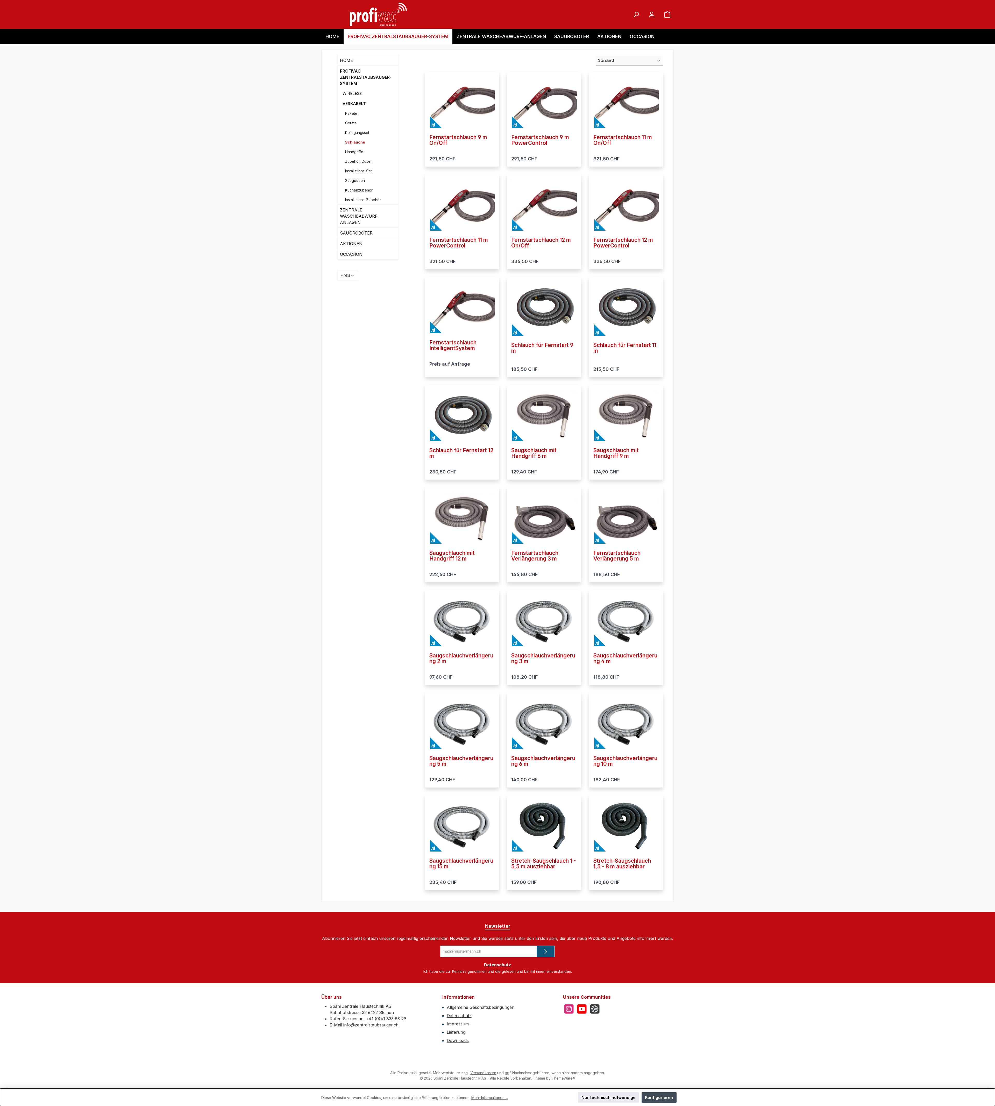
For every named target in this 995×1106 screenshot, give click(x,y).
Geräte (351, 123)
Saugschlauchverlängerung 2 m (461, 658)
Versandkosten (483, 1072)
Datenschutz (459, 1015)
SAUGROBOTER (356, 233)
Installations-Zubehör (363, 199)
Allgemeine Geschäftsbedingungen (480, 1007)
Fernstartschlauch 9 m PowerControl (540, 140)
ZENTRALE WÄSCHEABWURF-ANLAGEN (359, 216)
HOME (346, 60)
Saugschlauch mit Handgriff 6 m (534, 453)
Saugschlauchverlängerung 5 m (461, 761)
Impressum (458, 1023)
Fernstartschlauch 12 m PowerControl (623, 243)
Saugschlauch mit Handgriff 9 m (616, 453)
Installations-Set (358, 171)
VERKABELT (354, 103)
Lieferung (456, 1032)
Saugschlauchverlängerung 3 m (543, 658)
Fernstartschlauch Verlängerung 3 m (534, 556)
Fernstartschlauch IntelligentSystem (453, 345)
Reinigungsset (357, 132)
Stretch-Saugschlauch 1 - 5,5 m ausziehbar (543, 863)
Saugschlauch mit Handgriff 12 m (452, 556)
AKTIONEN (351, 243)
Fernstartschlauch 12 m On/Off (541, 243)
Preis (345, 275)
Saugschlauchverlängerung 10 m (625, 761)
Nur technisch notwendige (608, 1097)
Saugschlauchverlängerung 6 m (543, 761)
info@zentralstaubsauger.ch (371, 1024)
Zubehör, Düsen (359, 161)
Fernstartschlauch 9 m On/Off (458, 140)
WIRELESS (352, 93)
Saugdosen (355, 180)
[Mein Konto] (651, 14)
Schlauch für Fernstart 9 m (542, 348)
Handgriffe (354, 152)
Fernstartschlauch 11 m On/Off (622, 140)
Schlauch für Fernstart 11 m (624, 348)
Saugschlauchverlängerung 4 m (625, 658)
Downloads (458, 1040)
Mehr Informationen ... (489, 1097)
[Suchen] (636, 14)
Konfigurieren (659, 1097)
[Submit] (546, 951)
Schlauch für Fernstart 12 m (461, 453)
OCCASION (351, 254)
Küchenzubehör (359, 190)
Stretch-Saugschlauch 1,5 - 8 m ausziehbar (622, 863)
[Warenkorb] (667, 14)
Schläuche (355, 142)
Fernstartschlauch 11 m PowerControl (458, 243)
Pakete (351, 113)
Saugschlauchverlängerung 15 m (461, 863)
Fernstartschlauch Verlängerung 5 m (617, 556)
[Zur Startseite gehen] (378, 14)
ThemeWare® (563, 1078)
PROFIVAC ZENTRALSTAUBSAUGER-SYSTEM (366, 77)
